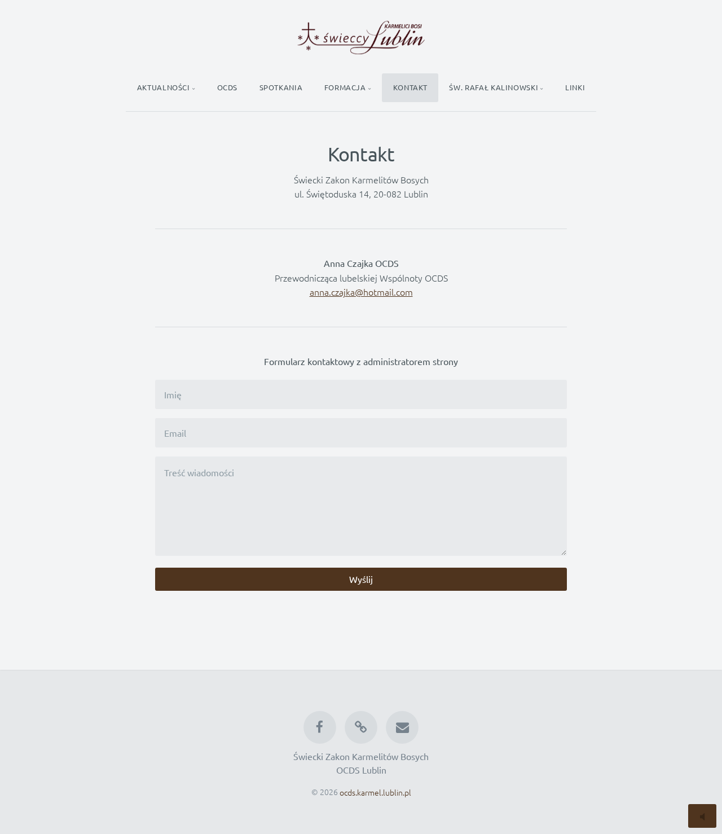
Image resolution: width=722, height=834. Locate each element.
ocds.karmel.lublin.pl (375, 791)
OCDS (227, 87)
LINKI (575, 87)
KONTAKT (410, 87)
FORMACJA (345, 87)
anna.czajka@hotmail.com (361, 292)
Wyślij (361, 579)
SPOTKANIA (281, 87)
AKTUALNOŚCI (163, 87)
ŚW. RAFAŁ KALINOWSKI (493, 87)
